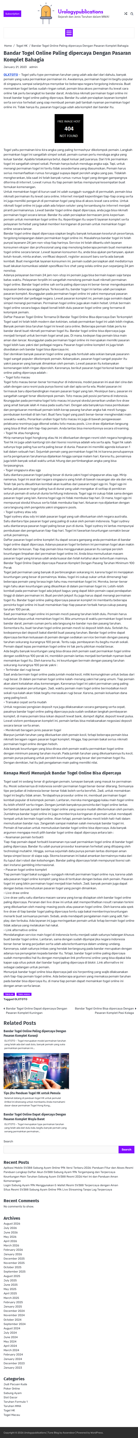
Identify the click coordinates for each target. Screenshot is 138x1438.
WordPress (97, 1432)
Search (8, 1141)
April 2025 (10, 1293)
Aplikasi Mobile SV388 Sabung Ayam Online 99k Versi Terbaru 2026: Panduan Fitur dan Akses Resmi (68, 1167)
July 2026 (10, 1228)
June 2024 (11, 1337)
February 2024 (13, 1354)
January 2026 (13, 1254)
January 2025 (13, 1306)
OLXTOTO (11, 74)
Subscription (12, 13)
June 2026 (11, 1232)
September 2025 (15, 1271)
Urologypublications (80, 11)
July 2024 (10, 1332)
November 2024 (14, 1315)
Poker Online (12, 1388)
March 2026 (11, 1245)
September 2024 (15, 1324)
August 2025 (12, 1276)
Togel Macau (24, 994)
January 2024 (13, 1359)
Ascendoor (69, 1432)
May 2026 (10, 1236)
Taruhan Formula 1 (16, 1401)
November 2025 (14, 1263)
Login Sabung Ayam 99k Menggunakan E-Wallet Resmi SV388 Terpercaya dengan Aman (61, 1185)
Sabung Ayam (13, 1393)
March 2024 (11, 1350)
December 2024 (14, 1311)
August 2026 (12, 1223)
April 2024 (10, 1346)
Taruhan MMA (12, 1406)
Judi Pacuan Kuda (15, 1384)
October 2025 (12, 1267)
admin (33, 67)
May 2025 (10, 1289)
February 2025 (13, 1302)
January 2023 (13, 1367)
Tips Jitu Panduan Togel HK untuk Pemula (32, 1093)
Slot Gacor (10, 1397)
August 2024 (12, 1328)
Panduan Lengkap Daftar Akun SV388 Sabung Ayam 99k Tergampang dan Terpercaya (59, 1172)
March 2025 (11, 1298)
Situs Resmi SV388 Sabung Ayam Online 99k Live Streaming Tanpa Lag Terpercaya (58, 1189)
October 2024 (13, 1319)
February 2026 (13, 1249)
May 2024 (10, 1341)
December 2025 (14, 1258)
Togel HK (9, 994)
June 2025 (11, 1284)
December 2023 (14, 1363)
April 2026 (10, 1241)
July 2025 (10, 1280)
